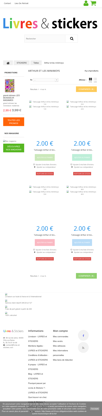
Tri (31, 80)
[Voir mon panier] (95, 3)
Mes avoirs (58, 341)
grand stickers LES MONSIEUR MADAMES (11, 97)
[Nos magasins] (13, 141)
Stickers (25, 49)
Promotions (11, 72)
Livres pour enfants (8, 52)
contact (7, 3)
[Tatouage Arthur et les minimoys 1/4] (44, 118)
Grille (90, 82)
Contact (59, 49)
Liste (95, 82)
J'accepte (95, 409)
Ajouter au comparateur (46, 167)
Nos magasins (12, 133)
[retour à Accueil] (8, 62)
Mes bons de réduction (63, 359)
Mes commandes (60, 336)
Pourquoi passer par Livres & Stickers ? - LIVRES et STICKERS (38, 388)
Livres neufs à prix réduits (42, 52)
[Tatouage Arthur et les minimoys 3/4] (44, 204)
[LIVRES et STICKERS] (51, 23)
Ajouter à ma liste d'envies (45, 164)
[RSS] (83, 347)
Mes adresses (59, 345)
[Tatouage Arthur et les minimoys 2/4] (82, 118)
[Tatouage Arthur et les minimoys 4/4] (82, 204)
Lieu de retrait (21, 3)
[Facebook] (83, 335)
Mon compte (60, 330)
